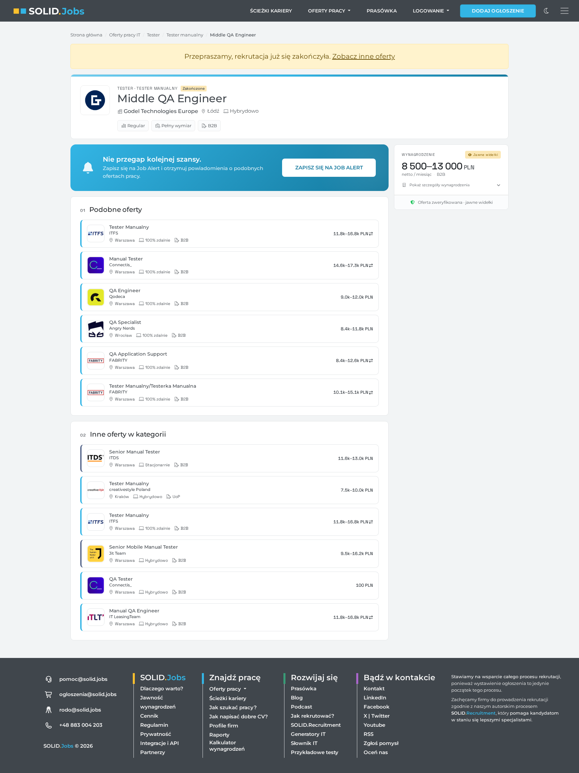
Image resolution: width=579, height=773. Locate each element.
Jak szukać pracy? (233, 707)
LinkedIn (375, 697)
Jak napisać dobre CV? (238, 716)
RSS (368, 734)
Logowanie (429, 11)
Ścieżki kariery (271, 11)
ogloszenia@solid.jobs (88, 694)
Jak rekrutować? (312, 716)
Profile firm (223, 725)
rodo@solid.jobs (80, 710)
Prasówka (382, 11)
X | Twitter (377, 716)
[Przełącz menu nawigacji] (564, 10)
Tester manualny (184, 34)
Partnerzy (152, 752)
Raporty (219, 734)
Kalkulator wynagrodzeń (227, 745)
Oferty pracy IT (124, 34)
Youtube (374, 725)
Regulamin (154, 725)
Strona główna (86, 34)
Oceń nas (376, 752)
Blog (297, 697)
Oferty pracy (327, 11)
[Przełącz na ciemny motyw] (546, 11)
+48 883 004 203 (80, 725)
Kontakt (374, 688)
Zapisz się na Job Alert (329, 167)
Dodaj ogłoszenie (498, 11)
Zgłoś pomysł (381, 743)
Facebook (377, 706)
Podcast (301, 706)
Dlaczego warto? (161, 688)
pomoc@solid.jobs (83, 679)
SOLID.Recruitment (316, 725)
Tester (153, 34)
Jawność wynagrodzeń (158, 702)
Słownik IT (304, 743)
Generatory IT (308, 734)
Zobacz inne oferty (363, 56)
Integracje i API (159, 743)
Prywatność (155, 734)
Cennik (149, 716)
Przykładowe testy (314, 752)
